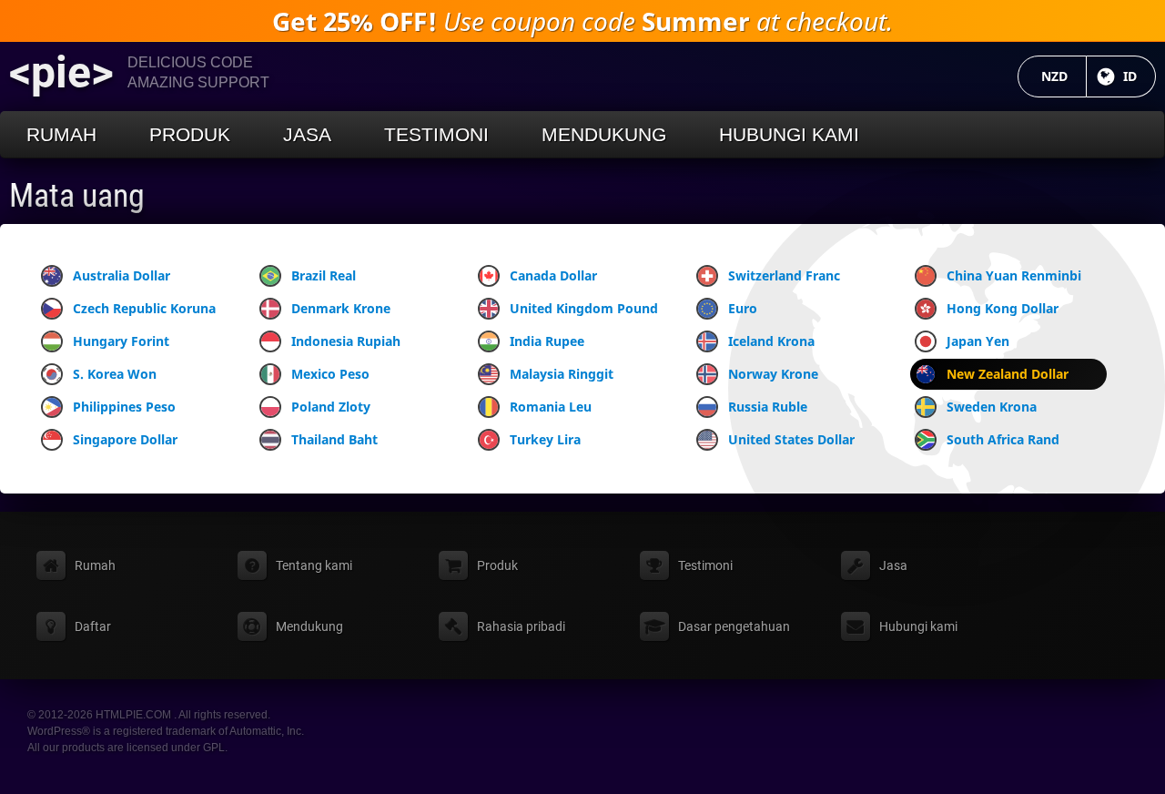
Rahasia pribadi (521, 626)
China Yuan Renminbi (1014, 275)
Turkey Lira (545, 439)
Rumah (61, 134)
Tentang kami (314, 565)
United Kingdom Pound (584, 308)
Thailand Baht (334, 439)
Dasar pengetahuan (734, 626)
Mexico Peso (330, 373)
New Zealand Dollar (1008, 373)
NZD (1064, 76)
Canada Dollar (553, 275)
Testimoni (436, 134)
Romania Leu (551, 406)
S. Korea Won (115, 373)
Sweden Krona (992, 406)
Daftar (93, 626)
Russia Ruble (767, 406)
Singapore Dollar (125, 439)
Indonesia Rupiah (345, 341)
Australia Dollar (121, 275)
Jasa (307, 134)
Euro (742, 308)
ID (1139, 76)
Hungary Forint (121, 341)
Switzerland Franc (784, 275)
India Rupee (547, 341)
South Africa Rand (1003, 439)
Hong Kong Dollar (1003, 308)
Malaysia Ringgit (561, 373)
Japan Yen (978, 341)
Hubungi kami (789, 134)
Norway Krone (773, 373)
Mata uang (77, 196)
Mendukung (604, 134)
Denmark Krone (340, 308)
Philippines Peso (124, 406)
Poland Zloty (330, 406)
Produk (189, 134)
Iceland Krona (771, 341)
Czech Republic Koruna (144, 308)
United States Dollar (791, 439)
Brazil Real (323, 275)
